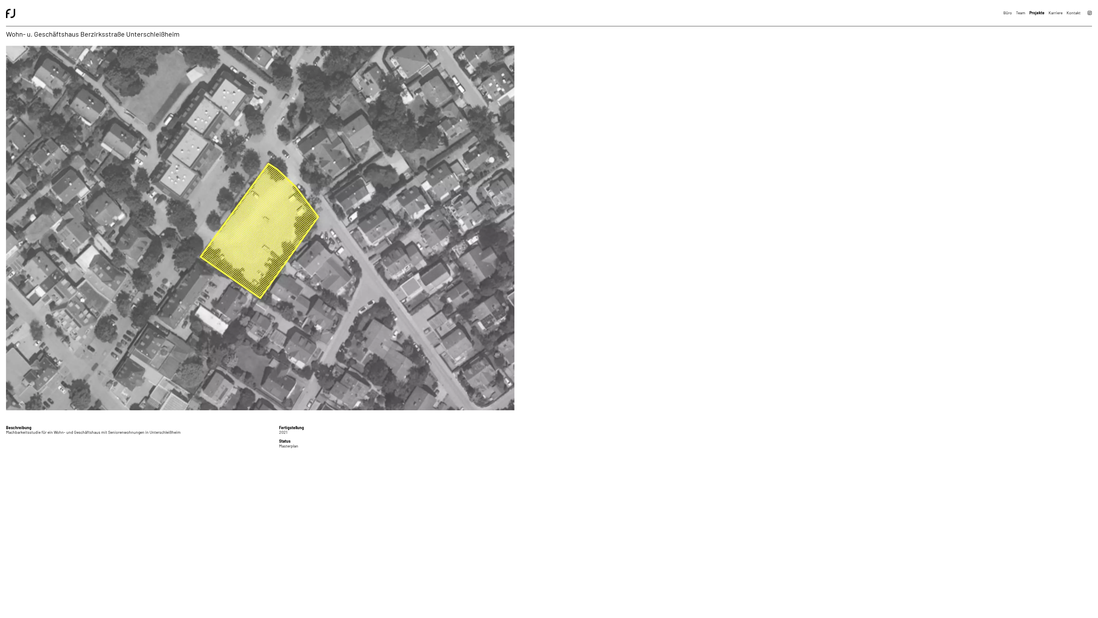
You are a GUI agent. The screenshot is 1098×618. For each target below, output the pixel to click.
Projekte (1037, 12)
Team (1020, 12)
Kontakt (1074, 12)
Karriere (1056, 12)
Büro (1007, 12)
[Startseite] (277, 13)
